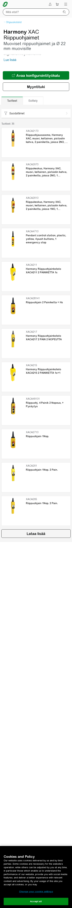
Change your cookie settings (36, 891)
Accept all (36, 901)
